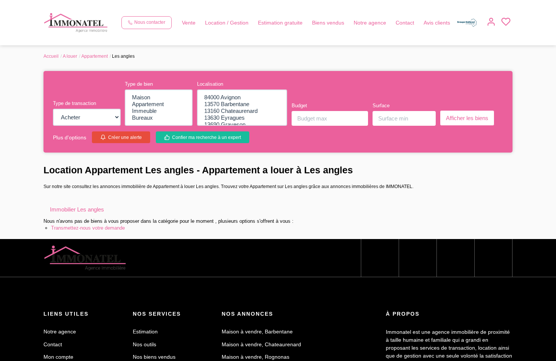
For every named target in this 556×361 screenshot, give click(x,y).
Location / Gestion (233, 12)
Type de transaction (77, 106)
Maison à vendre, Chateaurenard (264, 352)
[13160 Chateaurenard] (242, 112)
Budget (301, 108)
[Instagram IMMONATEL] (417, 265)
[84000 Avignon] (242, 97)
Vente (192, 12)
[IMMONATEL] (75, 22)
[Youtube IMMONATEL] (455, 265)
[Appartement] (158, 105)
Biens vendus (345, 12)
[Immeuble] (158, 112)
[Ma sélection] (143, 35)
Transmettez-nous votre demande (93, 236)
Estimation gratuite (292, 12)
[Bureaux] (158, 120)
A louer (71, 56)
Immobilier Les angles (84, 217)
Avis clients (463, 12)
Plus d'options (71, 140)
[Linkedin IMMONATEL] (493, 265)
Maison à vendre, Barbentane (260, 339)
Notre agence (390, 12)
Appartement (99, 56)
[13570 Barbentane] (242, 105)
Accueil (51, 56)
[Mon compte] (128, 35)
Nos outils (146, 352)
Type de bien (141, 84)
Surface (382, 108)
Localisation (211, 84)
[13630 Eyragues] (242, 120)
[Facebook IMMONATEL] (380, 265)
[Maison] (158, 97)
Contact (429, 12)
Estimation (147, 339)
